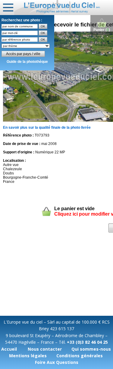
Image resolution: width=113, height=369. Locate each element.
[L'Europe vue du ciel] (63, 7)
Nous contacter (45, 349)
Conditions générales (79, 355)
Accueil (9, 349)
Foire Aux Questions (56, 362)
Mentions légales (28, 355)
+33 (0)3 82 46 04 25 (87, 342)
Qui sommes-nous (91, 349)
